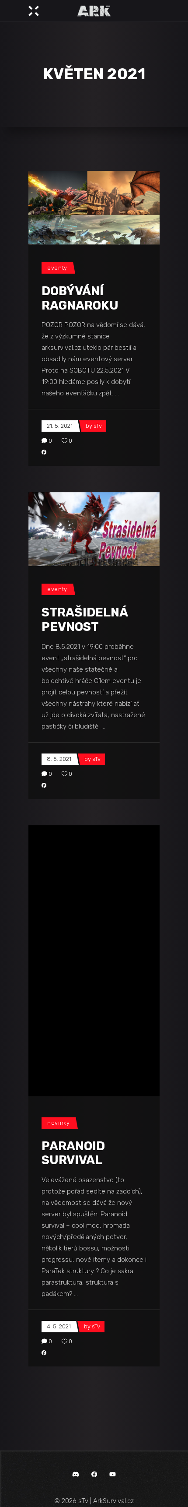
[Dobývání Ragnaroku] (94, 208)
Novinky (58, 922)
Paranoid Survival (73, 952)
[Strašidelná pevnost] (94, 529)
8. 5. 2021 (59, 759)
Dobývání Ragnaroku (80, 298)
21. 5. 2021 (60, 426)
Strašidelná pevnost (85, 619)
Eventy (57, 267)
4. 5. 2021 (59, 1126)
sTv (98, 426)
